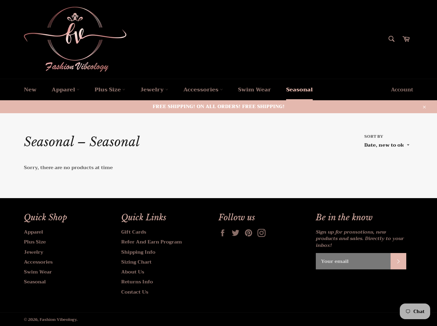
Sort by (373, 136)
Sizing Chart (136, 262)
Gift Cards (133, 232)
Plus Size (108, 89)
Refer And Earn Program (151, 242)
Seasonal (299, 89)
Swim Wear (254, 89)
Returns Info (137, 282)
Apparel (64, 89)
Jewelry (152, 89)
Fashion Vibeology (58, 319)
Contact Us (134, 292)
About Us (132, 272)
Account (402, 89)
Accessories (201, 89)
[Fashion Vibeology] (75, 39)
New (30, 89)
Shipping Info (138, 252)
